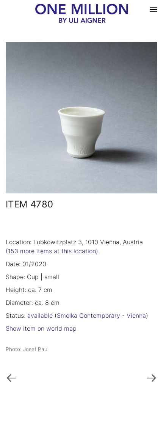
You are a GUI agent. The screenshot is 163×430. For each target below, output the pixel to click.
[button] (153, 9)
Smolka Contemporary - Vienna (101, 315)
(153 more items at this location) (52, 251)
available (40, 315)
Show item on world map (41, 328)
